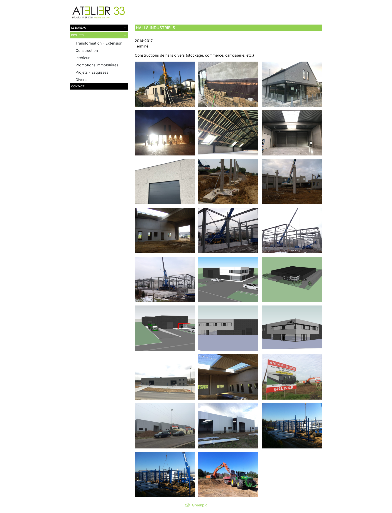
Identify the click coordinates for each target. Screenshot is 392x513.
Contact (78, 86)
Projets (77, 35)
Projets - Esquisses (92, 72)
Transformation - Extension (99, 43)
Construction (87, 50)
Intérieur (83, 57)
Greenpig (199, 505)
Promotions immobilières (97, 65)
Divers (81, 79)
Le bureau (78, 27)
